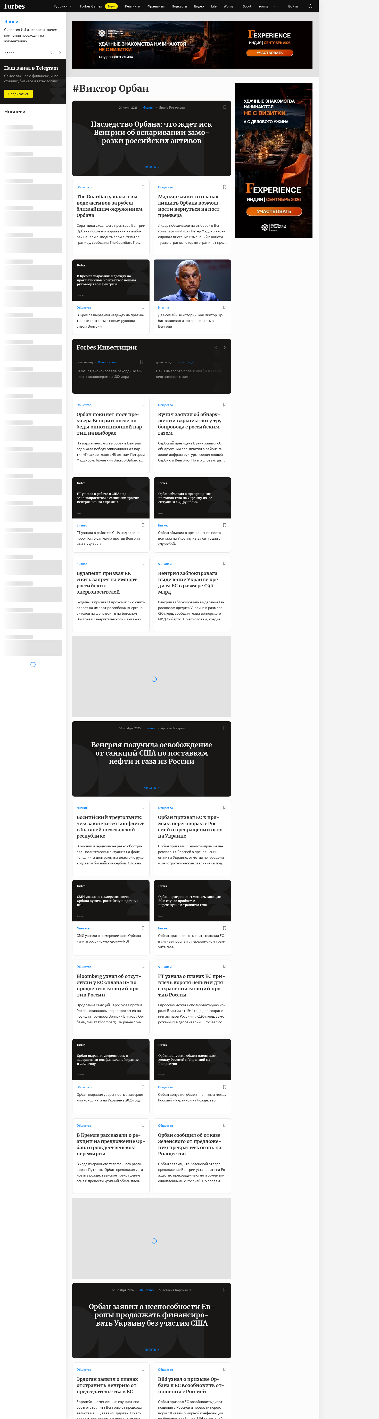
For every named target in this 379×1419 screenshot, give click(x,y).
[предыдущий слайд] (216, 347)
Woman (230, 6)
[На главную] (14, 6)
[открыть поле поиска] (310, 6)
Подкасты (179, 6)
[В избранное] (225, 107)
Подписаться (18, 94)
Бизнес (82, 525)
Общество (84, 187)
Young (263, 6)
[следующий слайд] (224, 347)
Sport (247, 6)
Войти (293, 6)
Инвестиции (107, 362)
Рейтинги (132, 6)
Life (214, 6)
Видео (199, 6)
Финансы (165, 564)
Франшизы (155, 6)
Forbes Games (97, 6)
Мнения (148, 107)
